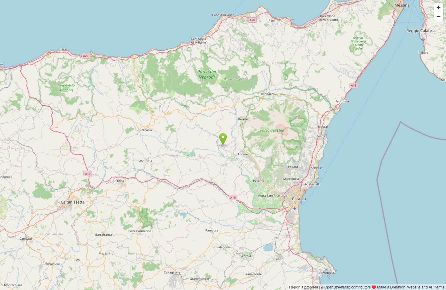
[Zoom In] (438, 7)
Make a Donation (391, 286)
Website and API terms (425, 286)
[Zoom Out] (438, 16)
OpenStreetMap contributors (347, 286)
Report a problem (303, 286)
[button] (223, 139)
